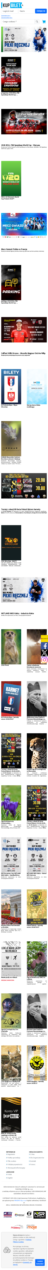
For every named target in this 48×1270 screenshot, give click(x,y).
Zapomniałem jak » (6, 18)
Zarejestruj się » (5, 16)
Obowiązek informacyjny (16, 1167)
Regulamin (11, 1154)
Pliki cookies (12, 1161)
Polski (10, 1174)
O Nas (32, 1154)
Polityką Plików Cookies (22, 1240)
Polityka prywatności (15, 1164)
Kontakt (33, 1161)
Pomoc (32, 1164)
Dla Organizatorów (37, 1157)
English (10, 1177)
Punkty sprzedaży (14, 1157)
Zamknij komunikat (40, 1262)
